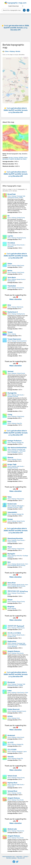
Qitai (9, 305)
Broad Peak (12, 194)
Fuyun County (20, 540)
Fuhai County (20, 692)
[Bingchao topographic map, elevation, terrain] (5, 608)
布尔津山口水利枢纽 (14, 633)
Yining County (20, 416)
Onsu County (20, 653)
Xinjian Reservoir (14, 709)
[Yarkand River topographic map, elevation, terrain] (5, 792)
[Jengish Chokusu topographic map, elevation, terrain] (5, 658)
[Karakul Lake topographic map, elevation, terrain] (5, 506)
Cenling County (21, 217)
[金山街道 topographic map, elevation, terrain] (5, 744)
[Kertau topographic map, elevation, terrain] (5, 272)
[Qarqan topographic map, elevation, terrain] (5, 521)
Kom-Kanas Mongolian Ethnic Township (18, 564)
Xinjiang (14, 196)
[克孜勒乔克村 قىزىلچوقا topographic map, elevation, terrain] (5, 627)
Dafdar (21, 197)
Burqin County (20, 564)
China (9, 196)
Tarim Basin (12, 277)
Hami (18, 718)
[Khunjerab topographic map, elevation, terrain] (5, 684)
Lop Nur (10, 236)
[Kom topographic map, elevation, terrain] (5, 564)
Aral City (19, 793)
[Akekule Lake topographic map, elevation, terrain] (5, 830)
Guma (9, 594)
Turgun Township (12, 542)
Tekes (10, 497)
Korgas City (20, 758)
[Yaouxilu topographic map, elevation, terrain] (5, 758)
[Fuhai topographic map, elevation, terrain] (5, 698)
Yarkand (10, 371)
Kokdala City (20, 744)
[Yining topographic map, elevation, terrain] (5, 416)
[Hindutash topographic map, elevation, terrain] (5, 737)
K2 (8, 216)
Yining (10, 415)
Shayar (10, 600)
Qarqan (10, 519)
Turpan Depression (14, 339)
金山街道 (10, 742)
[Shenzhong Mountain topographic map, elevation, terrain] (5, 541)
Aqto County (20, 395)
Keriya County (20, 245)
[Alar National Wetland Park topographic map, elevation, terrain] (5, 451)
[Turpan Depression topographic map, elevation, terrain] (5, 347)
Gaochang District (22, 341)
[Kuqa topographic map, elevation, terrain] (5, 423)
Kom (9, 562)
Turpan (10, 332)
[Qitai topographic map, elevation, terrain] (5, 306)
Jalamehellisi (12, 512)
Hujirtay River (12, 783)
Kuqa (9, 421)
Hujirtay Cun (11, 786)
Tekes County (20, 499)
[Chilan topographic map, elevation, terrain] (5, 265)
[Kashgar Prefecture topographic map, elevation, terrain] (5, 442)
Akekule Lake (12, 829)
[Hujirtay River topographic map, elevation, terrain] (5, 785)
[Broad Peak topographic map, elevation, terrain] (5, 203)
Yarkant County (21, 373)
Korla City (19, 555)
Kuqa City (19, 423)
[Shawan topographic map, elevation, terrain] (5, 459)
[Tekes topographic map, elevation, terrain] (5, 498)
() (15, 158)
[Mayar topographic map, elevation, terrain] (5, 548)
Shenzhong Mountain (15, 538)
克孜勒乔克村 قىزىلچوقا (16, 626)
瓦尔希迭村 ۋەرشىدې (16, 452)
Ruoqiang (19, 751)
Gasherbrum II (13, 312)
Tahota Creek (12, 776)
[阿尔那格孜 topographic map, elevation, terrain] (5, 245)
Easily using (16, 28)
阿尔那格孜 (11, 243)
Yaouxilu (11, 757)
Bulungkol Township (13, 396)
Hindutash (11, 735)
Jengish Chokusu (14, 651)
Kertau (10, 271)
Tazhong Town (11, 281)
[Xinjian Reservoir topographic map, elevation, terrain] (5, 711)
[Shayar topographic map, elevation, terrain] (5, 601)
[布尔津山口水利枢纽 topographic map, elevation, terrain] (5, 635)
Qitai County (20, 307)
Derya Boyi (10, 246)
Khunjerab (11, 682)
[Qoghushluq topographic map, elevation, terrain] (5, 645)
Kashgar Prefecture (14, 441)
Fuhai (9, 691)
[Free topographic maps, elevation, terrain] (3, 51)
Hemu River (12, 583)
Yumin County (20, 272)
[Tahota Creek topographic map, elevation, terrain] (5, 777)
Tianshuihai (12, 286)
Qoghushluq (12, 641)
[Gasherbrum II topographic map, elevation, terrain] (5, 320)
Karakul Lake (12, 504)
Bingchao (11, 607)
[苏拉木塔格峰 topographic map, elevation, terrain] (5, 751)
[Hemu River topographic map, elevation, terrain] (5, 585)
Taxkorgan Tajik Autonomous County (16, 196)
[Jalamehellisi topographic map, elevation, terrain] (5, 514)
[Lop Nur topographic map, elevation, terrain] (5, 237)
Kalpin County (20, 265)
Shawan (10, 457)
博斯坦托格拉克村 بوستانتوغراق (18, 591)
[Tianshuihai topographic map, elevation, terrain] (5, 287)
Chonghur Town (12, 636)
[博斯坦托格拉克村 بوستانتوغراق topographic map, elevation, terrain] (5, 593)
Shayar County (21, 601)
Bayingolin (11, 554)
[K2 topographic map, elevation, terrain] (5, 224)
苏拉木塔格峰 (12, 750)
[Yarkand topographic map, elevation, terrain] (5, 380)
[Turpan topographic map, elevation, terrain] (5, 333)
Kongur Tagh (12, 464)
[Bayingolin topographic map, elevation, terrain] (5, 556)
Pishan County (21, 593)
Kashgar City (20, 442)
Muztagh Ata (12, 393)
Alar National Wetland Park (17, 448)
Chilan (10, 264)
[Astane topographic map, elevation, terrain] (5, 718)
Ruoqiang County (21, 238)
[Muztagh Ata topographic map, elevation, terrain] (5, 402)
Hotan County (20, 737)
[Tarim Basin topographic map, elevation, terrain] (5, 280)
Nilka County (20, 784)
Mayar (10, 547)
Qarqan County (21, 279)
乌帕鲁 (20, 507)
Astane (10, 716)
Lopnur (25, 751)
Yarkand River (12, 791)
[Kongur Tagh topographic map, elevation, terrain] (5, 473)
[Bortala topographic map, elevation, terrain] (15, 138)
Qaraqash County (21, 711)
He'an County (20, 288)
